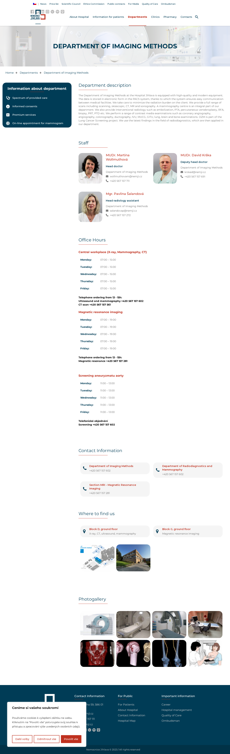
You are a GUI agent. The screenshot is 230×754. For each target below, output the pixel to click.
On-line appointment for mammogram (37, 123)
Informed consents (24, 106)
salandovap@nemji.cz (123, 210)
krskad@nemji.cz (195, 172)
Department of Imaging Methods (127, 172)
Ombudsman (171, 720)
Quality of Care (171, 715)
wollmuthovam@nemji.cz (126, 176)
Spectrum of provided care (29, 98)
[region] (46, 724)
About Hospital (128, 710)
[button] (196, 17)
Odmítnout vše (46, 739)
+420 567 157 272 (120, 215)
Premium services (24, 114)
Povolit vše (71, 739)
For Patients (126, 704)
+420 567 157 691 (195, 176)
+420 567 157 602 (100, 470)
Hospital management (177, 710)
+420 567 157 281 (99, 493)
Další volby (22, 739)
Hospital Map (126, 720)
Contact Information (131, 715)
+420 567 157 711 (120, 180)
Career (166, 704)
